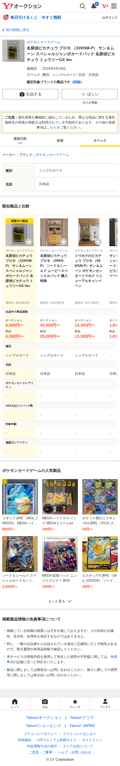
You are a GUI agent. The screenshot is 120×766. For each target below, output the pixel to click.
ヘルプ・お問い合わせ (74, 752)
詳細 (77, 82)
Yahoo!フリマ (82, 717)
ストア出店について (78, 746)
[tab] (20, 140)
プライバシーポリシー (40, 734)
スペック (100, 140)
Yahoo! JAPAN (82, 725)
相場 (60, 140)
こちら (52, 127)
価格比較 (20, 141)
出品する (34, 94)
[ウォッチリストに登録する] (29, 241)
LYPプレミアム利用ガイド (56, 740)
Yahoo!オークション (44, 717)
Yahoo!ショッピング (43, 725)
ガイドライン (92, 740)
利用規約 (24, 740)
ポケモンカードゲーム (43, 42)
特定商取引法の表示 (42, 746)
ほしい (93, 94)
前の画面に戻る (17, 30)
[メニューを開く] (114, 6)
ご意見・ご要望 (40, 752)
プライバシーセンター (79, 734)
